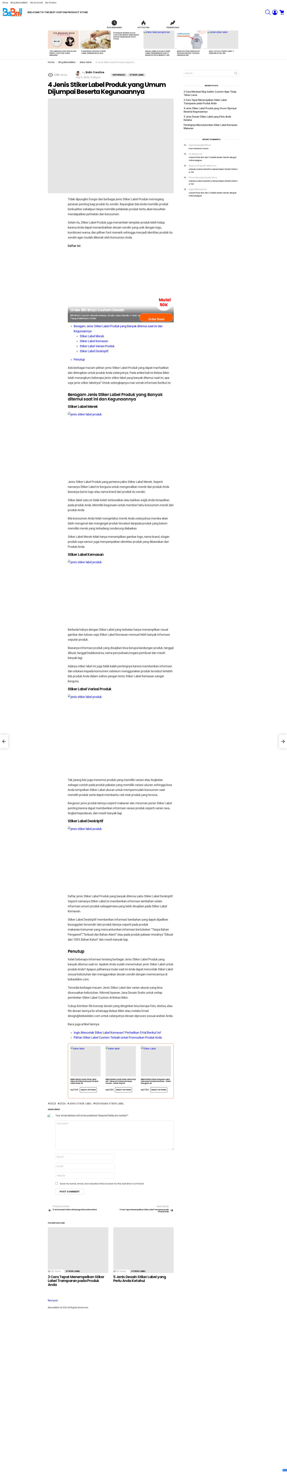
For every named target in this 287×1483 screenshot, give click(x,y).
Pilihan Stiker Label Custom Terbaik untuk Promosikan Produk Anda (118, 1037)
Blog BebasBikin (19, 2)
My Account (36, 2)
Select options (88, 1090)
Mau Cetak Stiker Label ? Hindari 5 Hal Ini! (221, 52)
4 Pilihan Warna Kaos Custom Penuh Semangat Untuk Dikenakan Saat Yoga (126, 35)
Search (236, 74)
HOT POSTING (143, 27)
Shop (5, 2)
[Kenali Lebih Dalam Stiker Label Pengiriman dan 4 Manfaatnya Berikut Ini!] (159, 39)
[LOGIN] (275, 12)
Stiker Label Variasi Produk (97, 346)
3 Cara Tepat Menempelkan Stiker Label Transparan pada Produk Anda (76, 1280)
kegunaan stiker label (109, 1103)
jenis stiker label (81, 1103)
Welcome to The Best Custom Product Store (57, 12)
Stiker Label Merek (92, 336)
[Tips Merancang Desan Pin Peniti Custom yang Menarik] (63, 39)
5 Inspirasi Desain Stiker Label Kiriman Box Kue (93, 52)
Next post (53, 1300)
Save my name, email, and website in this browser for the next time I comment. (102, 1183)
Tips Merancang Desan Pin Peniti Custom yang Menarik (62, 53)
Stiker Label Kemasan (94, 341)
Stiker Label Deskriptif (94, 351)
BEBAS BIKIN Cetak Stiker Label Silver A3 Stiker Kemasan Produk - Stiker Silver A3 (84, 1081)
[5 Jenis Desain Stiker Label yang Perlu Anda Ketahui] (143, 1250)
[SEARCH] (268, 12)
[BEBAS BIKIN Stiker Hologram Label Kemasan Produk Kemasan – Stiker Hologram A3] (156, 1061)
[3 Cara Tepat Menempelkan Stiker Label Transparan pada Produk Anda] (78, 1250)
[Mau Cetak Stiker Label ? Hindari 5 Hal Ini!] (222, 39)
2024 (63, 1103)
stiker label (73, 1271)
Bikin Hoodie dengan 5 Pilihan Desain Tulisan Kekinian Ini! (188, 53)
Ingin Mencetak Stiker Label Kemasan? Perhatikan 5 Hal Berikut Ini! (117, 1032)
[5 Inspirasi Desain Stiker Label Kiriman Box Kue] (95, 39)
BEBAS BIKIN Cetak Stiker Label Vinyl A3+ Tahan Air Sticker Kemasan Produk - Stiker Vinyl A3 (121, 1081)
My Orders (50, 2)
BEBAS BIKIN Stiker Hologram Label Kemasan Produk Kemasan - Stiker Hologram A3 (156, 1081)
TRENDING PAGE (172, 27)
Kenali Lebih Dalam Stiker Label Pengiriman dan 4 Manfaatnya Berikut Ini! (157, 53)
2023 (53, 1103)
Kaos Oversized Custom (199, 148)
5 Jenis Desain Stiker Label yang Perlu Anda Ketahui (139, 1278)
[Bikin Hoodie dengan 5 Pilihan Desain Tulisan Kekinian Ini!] (190, 39)
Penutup (79, 359)
